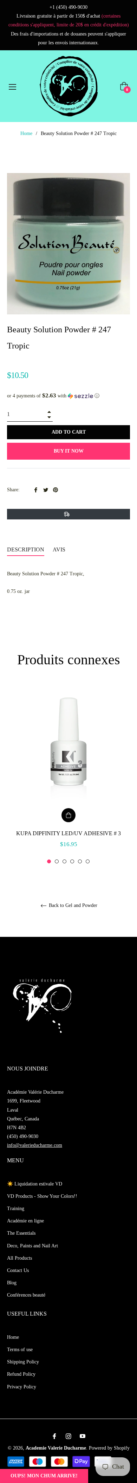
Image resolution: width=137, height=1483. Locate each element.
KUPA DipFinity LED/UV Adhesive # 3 (68, 833)
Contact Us (18, 1270)
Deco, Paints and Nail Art (32, 1245)
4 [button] (72, 861)
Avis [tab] (60, 549)
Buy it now (69, 451)
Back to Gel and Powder (72, 905)
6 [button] (88, 861)
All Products (19, 1258)
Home (26, 133)
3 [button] (64, 861)
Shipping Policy (23, 1361)
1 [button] (49, 861)
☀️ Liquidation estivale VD (34, 1184)
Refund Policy (21, 1374)
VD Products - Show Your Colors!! (42, 1196)
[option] (68, 774)
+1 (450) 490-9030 (68, 7)
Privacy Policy (21, 1386)
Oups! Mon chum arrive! (44, 1475)
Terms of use (20, 1349)
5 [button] (80, 861)
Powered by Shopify (109, 1448)
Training (15, 1208)
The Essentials (21, 1233)
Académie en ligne (25, 1220)
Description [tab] (25, 549)
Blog (12, 1282)
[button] (68, 395)
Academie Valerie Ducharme (56, 1448)
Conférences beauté (26, 1295)
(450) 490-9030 (22, 1136)
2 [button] (57, 861)
